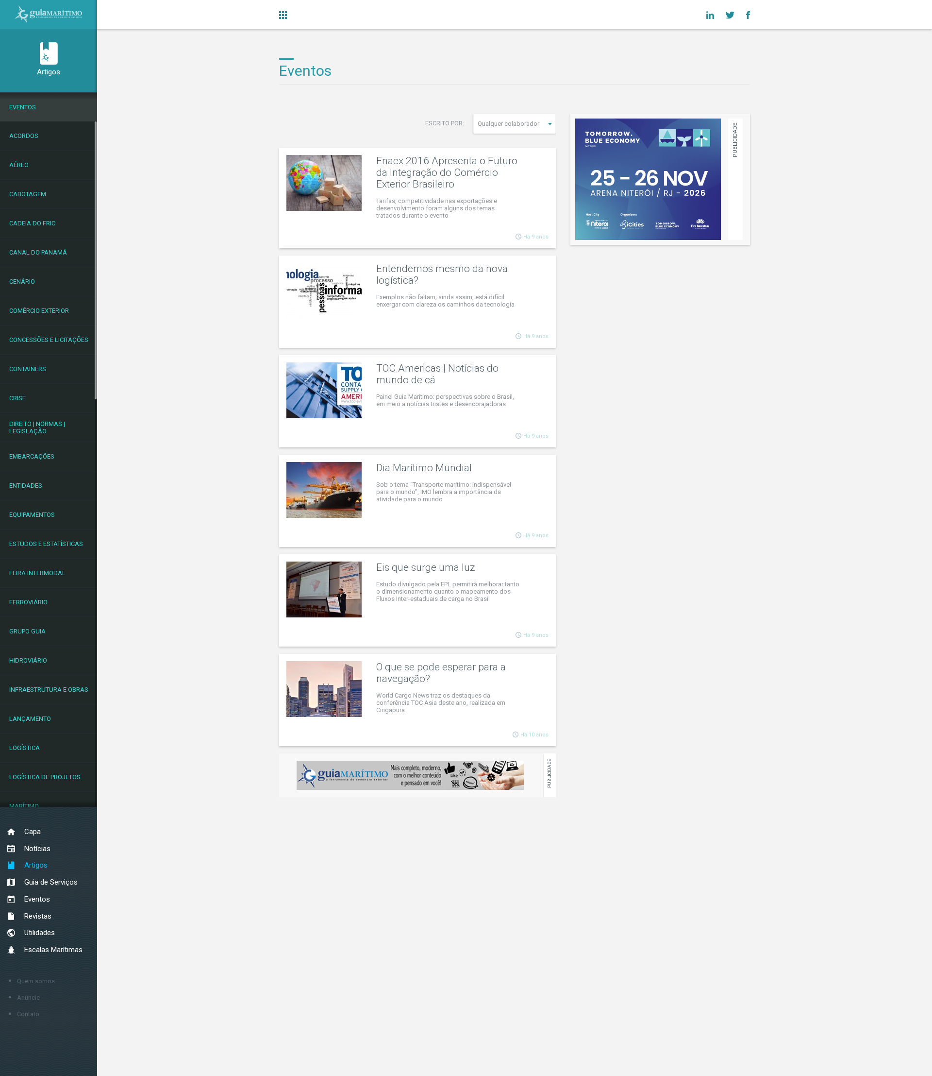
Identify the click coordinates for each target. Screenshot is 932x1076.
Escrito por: (444, 123)
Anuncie (28, 997)
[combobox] (514, 124)
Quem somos (36, 981)
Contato (28, 1014)
